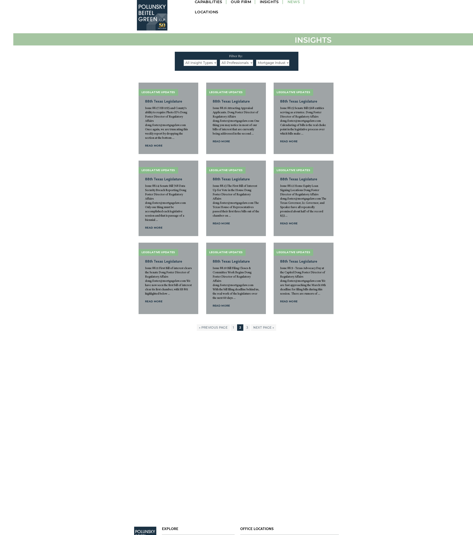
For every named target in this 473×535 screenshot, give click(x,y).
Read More (153, 145)
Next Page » (263, 328)
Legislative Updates (158, 92)
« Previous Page (213, 328)
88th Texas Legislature (163, 101)
